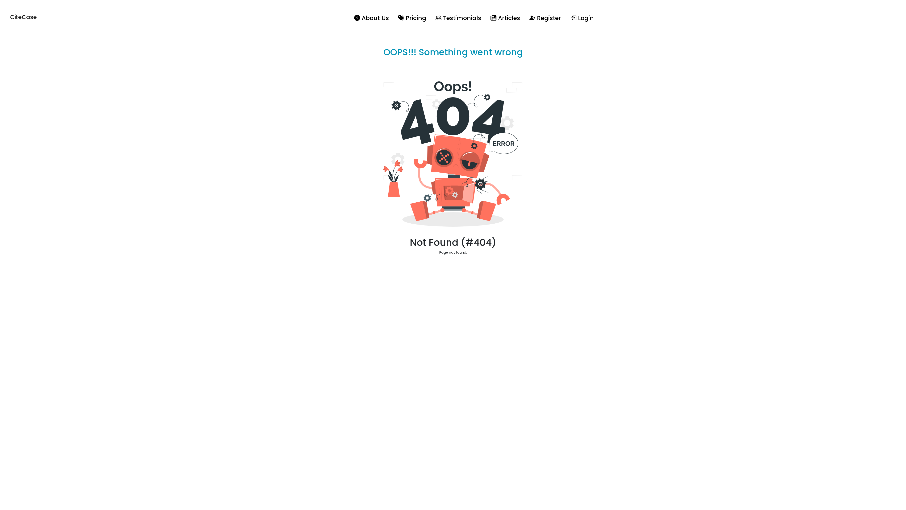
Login (585, 18)
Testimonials (461, 18)
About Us (374, 18)
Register (548, 18)
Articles (508, 18)
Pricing (415, 18)
